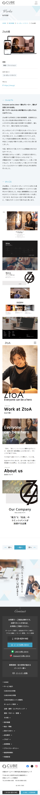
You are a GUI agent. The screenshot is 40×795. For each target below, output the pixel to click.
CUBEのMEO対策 (10, 695)
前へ (10, 547)
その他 (6, 717)
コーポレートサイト (9, 75)
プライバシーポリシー (11, 748)
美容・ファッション (9, 65)
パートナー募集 (22, 673)
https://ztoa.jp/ (9, 85)
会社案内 (7, 735)
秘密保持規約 (8, 752)
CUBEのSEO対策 (9, 691)
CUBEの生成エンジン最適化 (13, 700)
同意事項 (7, 757)
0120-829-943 (21, 638)
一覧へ (20, 547)
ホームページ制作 (10, 704)
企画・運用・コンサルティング (14, 709)
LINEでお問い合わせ (21, 652)
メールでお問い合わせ (21, 645)
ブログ (6, 739)
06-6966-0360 (9, 780)
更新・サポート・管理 (11, 713)
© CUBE (20, 785)
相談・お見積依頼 (30, 792)
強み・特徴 (7, 726)
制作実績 (7, 722)
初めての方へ (8, 731)
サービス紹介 (8, 686)
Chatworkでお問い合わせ (21, 656)
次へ (30, 547)
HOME (6, 682)
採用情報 (7, 744)
